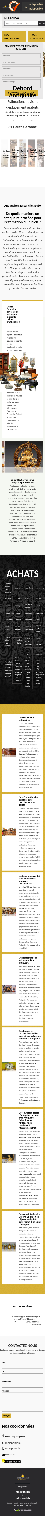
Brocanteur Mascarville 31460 (26, 1319)
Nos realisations (11, 37)
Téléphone (6, 1381)
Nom (4, 1362)
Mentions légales (22, 1505)
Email (4, 1372)
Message (5, 1391)
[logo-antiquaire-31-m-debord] (5, 7)
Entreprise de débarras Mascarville (32, 1321)
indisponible (36, 4)
